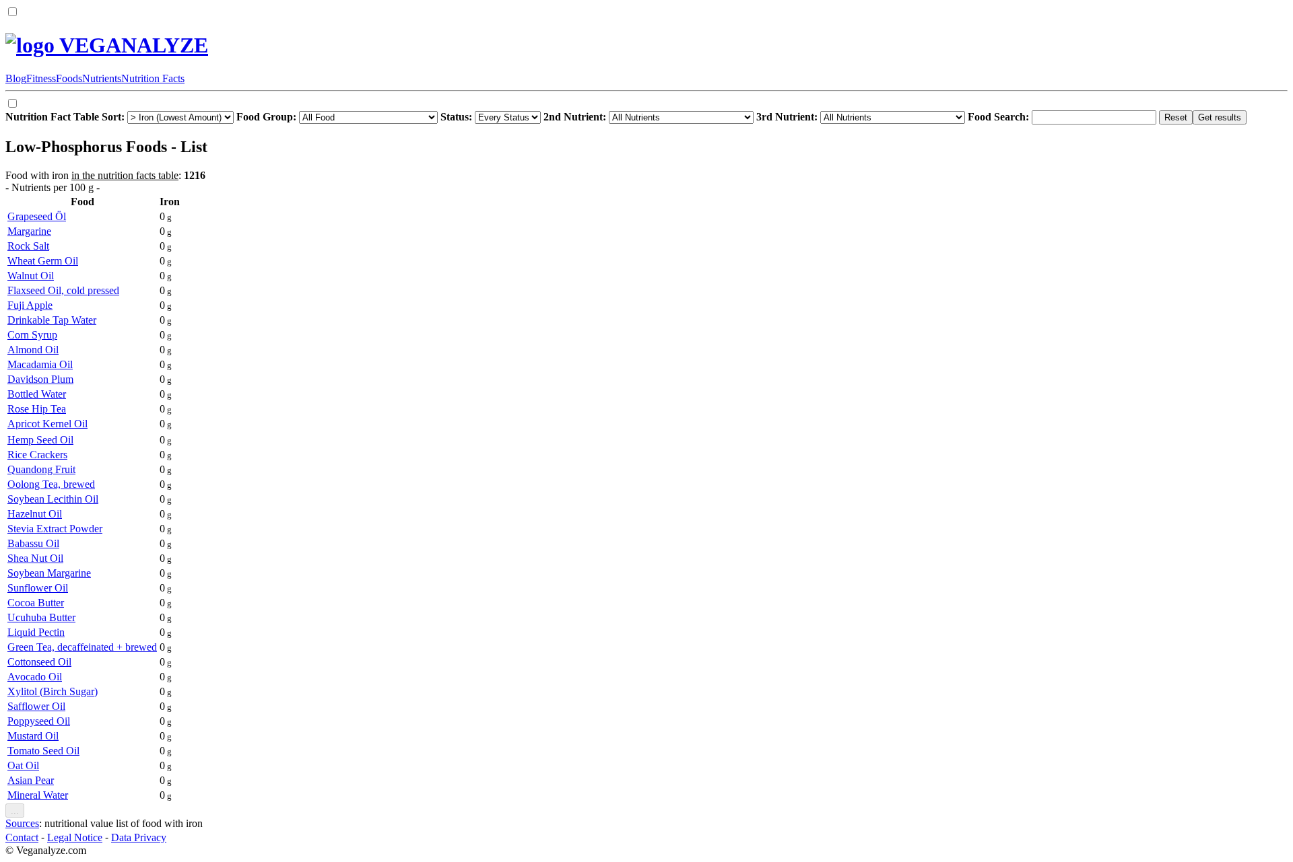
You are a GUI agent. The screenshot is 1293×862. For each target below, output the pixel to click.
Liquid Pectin (36, 632)
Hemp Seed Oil (40, 439)
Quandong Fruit (41, 469)
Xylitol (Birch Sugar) (52, 691)
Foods (69, 78)
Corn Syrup (32, 334)
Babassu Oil (33, 543)
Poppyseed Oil (38, 721)
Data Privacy (138, 837)
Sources (22, 823)
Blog (15, 78)
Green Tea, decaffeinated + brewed (82, 647)
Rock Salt (28, 246)
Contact (21, 837)
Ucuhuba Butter (41, 617)
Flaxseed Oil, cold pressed (63, 290)
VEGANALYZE (131, 45)
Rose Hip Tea (36, 409)
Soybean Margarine (49, 573)
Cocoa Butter (35, 602)
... (15, 810)
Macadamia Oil (40, 364)
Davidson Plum (40, 379)
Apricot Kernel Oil (47, 423)
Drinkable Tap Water (51, 320)
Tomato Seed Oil (43, 750)
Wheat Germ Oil (42, 260)
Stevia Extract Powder (54, 528)
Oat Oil (23, 765)
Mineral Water (37, 795)
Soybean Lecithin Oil (52, 499)
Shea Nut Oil (35, 558)
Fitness (41, 78)
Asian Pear (30, 780)
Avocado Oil (34, 676)
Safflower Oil (36, 706)
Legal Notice (74, 837)
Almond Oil (33, 349)
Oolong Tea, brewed (51, 484)
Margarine (29, 231)
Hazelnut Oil (34, 513)
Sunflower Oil (37, 588)
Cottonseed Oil (39, 662)
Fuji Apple (30, 305)
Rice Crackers (37, 454)
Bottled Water (36, 394)
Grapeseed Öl (36, 216)
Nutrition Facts (153, 78)
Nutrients (101, 78)
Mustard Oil (33, 736)
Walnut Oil (30, 275)
